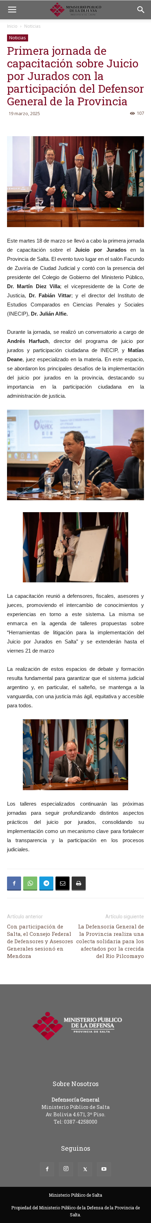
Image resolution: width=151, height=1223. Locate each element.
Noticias (32, 26)
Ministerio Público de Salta (75, 1195)
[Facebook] (47, 1169)
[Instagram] (66, 1169)
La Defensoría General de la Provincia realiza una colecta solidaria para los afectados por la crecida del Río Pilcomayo (110, 941)
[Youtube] (104, 1169)
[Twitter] (85, 1169)
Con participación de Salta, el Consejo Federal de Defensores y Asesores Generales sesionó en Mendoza (40, 941)
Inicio (12, 26)
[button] (141, 9)
